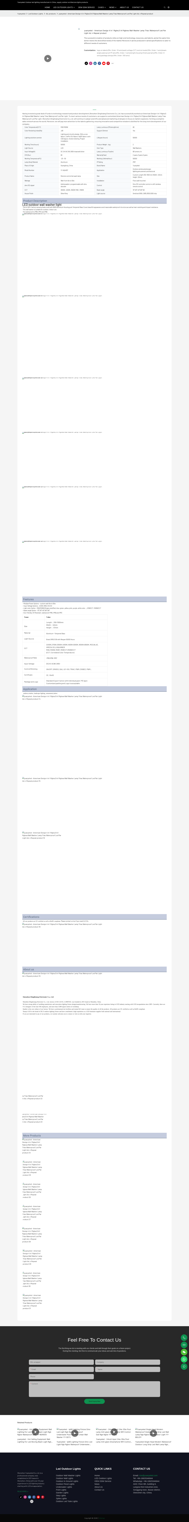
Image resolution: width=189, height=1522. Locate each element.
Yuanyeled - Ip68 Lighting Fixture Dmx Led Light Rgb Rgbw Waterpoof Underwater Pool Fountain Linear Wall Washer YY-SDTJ (74, 1443)
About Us (98, 1487)
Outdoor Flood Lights (65, 1484)
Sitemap (102, 1518)
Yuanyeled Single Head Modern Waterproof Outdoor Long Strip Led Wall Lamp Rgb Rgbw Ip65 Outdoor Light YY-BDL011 (153, 1443)
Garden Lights (62, 1493)
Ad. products (51, 14)
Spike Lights (61, 1498)
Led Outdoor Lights (35, 14)
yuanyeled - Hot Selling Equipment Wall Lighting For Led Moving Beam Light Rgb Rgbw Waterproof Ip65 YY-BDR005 (34, 1440)
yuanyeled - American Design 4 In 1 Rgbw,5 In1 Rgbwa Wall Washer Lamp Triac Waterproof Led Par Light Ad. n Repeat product (106, 14)
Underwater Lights (64, 1487)
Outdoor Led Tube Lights (67, 1501)
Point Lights (61, 1490)
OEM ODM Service (102, 1481)
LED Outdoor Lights (103, 1478)
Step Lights (61, 1495)
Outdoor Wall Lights (64, 1478)
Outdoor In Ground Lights (67, 1481)
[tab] (94, 108)
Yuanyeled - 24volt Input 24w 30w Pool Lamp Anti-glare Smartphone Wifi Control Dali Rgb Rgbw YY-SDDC (113, 1440)
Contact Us (99, 1490)
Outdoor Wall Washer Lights (68, 1475)
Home (97, 1475)
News (96, 1484)
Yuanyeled (21, 14)
